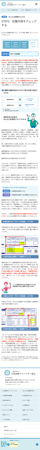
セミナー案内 (26, 400)
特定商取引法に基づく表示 (10, 430)
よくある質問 (6, 419)
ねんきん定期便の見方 (28, 391)
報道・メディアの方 (28, 410)
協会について (6, 415)
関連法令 (6, 427)
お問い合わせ (26, 419)
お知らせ (25, 415)
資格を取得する (7, 400)
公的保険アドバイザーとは (10, 391)
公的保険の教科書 (7, 395)
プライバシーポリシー (9, 434)
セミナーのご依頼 (7, 410)
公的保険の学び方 (27, 395)
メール (17, 382)
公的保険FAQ (26, 405)
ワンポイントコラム (8, 405)
